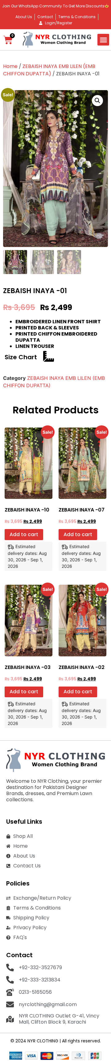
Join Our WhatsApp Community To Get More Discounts (53, 6)
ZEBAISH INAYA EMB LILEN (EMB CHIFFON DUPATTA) (49, 70)
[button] (103, 40)
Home (10, 66)
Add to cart (24, 534)
